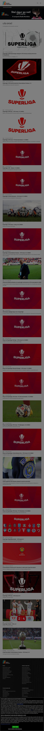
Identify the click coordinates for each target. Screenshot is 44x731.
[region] (22, 714)
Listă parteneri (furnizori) (5, 724)
